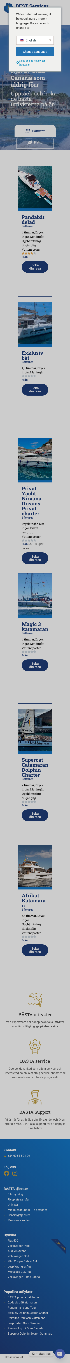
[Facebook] (6, 1173)
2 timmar (28, 785)
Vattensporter (31, 249)
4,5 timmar (29, 368)
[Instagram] (15, 1173)
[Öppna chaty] (60, 1354)
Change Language (35, 51)
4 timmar (28, 232)
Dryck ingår (30, 524)
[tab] (35, 131)
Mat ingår (36, 236)
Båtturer (27, 226)
